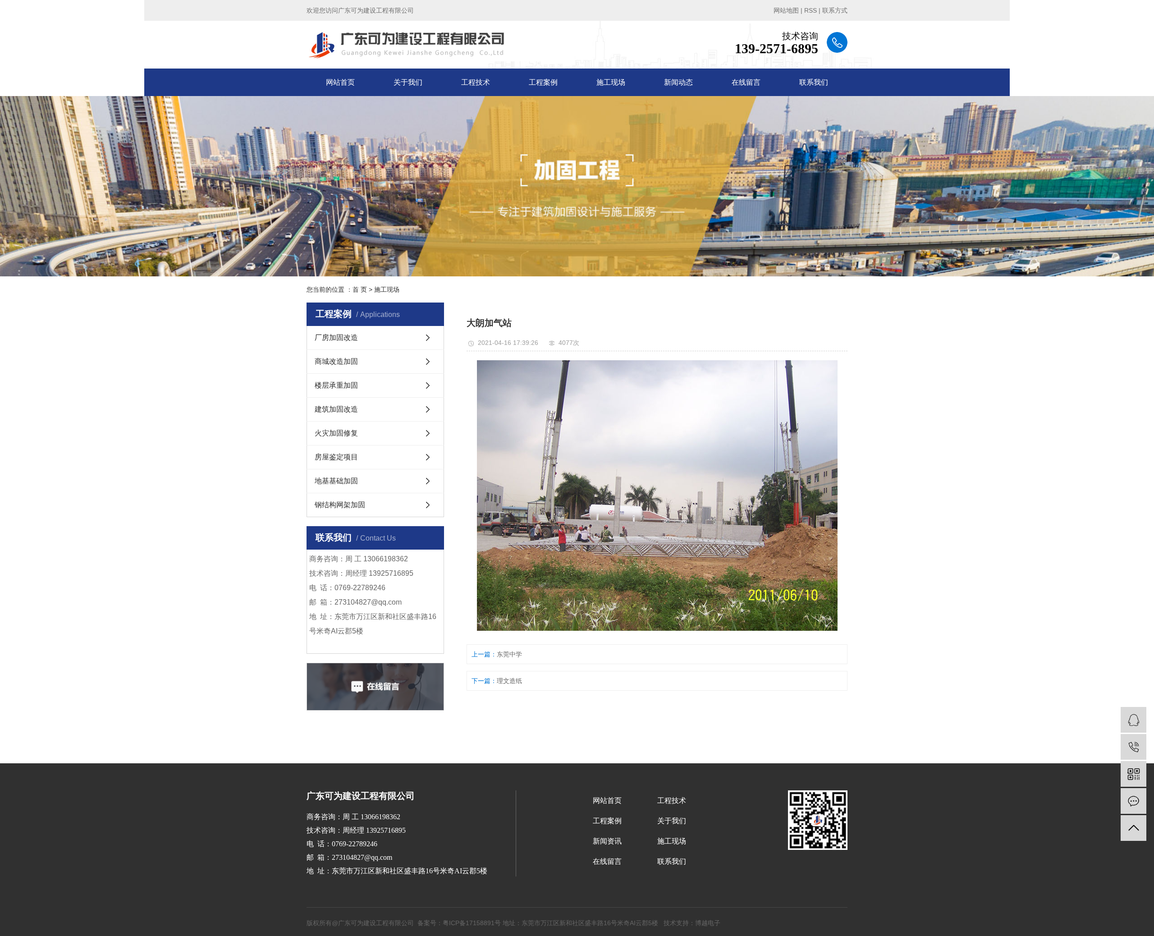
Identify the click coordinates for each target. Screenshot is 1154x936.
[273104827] (1133, 720)
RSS (810, 10)
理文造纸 (509, 680)
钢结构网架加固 (340, 505)
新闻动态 (678, 82)
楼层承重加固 (336, 385)
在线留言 (746, 82)
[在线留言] (1133, 801)
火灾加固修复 (336, 433)
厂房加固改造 (336, 337)
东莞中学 (509, 654)
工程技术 (475, 82)
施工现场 (610, 82)
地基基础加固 (336, 481)
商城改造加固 (336, 361)
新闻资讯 (607, 841)
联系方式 (834, 10)
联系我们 (813, 82)
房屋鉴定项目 (336, 457)
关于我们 (408, 82)
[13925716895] (1133, 747)
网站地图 (786, 10)
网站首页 (340, 82)
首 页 (360, 289)
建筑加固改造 (336, 409)
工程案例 (543, 82)
